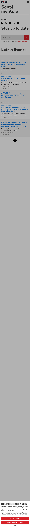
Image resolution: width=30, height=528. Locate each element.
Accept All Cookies (15, 518)
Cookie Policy (15, 525)
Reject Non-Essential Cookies (15, 522)
